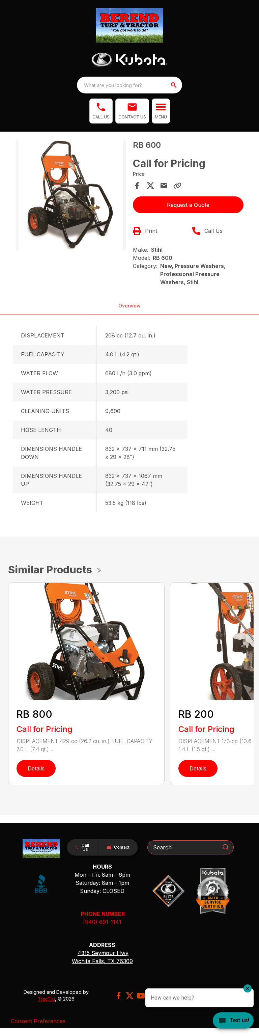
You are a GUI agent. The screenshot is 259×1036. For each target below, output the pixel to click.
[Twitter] (129, 995)
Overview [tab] (129, 305)
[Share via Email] (164, 186)
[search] (174, 85)
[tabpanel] (71, 196)
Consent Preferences (38, 1021)
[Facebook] (118, 995)
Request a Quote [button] (188, 204)
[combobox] (129, 85)
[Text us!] (233, 1021)
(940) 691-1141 (102, 922)
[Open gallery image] (71, 195)
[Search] (226, 847)
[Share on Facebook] (137, 186)
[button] (101, 111)
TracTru (46, 999)
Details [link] (36, 768)
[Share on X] (150, 186)
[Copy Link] (177, 186)
